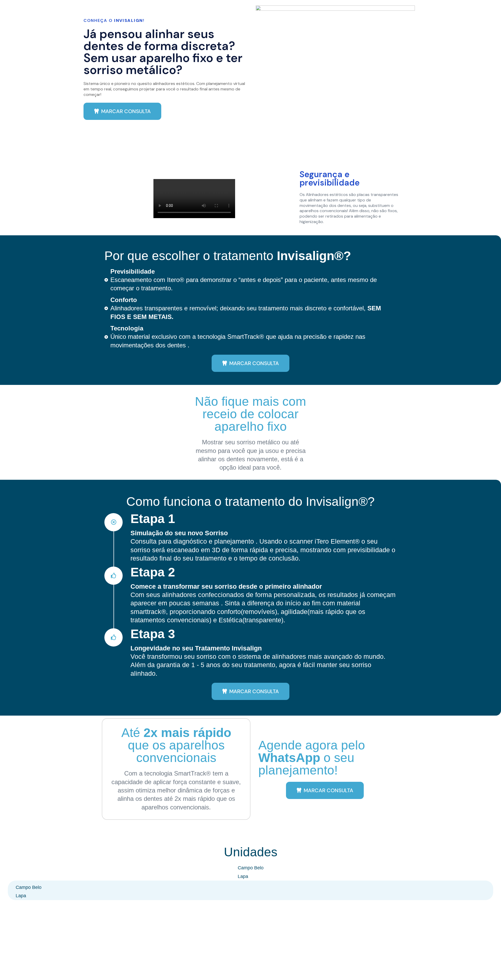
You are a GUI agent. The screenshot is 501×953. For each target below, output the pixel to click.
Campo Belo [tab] (251, 867)
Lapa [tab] (243, 876)
